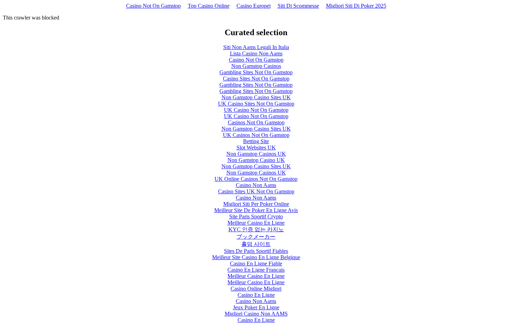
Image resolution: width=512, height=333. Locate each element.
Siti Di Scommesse (298, 6)
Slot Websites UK (256, 147)
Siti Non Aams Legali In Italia (256, 47)
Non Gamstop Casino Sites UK (256, 97)
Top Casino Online (209, 6)
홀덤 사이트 (256, 244)
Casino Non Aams (256, 185)
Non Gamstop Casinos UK (256, 154)
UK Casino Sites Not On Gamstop (256, 104)
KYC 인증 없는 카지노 (256, 229)
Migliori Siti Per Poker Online (256, 204)
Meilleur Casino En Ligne (256, 223)
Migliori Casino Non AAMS (256, 314)
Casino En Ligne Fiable (256, 263)
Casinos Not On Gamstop (256, 122)
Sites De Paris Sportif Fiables (256, 251)
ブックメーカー (256, 237)
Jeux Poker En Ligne (256, 307)
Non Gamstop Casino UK (256, 160)
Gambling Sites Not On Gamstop (256, 72)
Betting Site (256, 141)
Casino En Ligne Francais (256, 270)
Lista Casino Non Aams (256, 53)
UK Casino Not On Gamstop (256, 110)
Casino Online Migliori (256, 289)
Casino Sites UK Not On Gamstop (256, 191)
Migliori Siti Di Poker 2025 (356, 6)
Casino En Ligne (256, 295)
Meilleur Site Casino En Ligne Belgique (256, 257)
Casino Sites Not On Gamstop (256, 79)
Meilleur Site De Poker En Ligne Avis (256, 210)
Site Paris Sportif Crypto (256, 216)
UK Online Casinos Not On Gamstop (256, 179)
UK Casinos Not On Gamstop (256, 135)
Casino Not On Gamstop (153, 6)
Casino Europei (253, 6)
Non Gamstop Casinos (256, 66)
